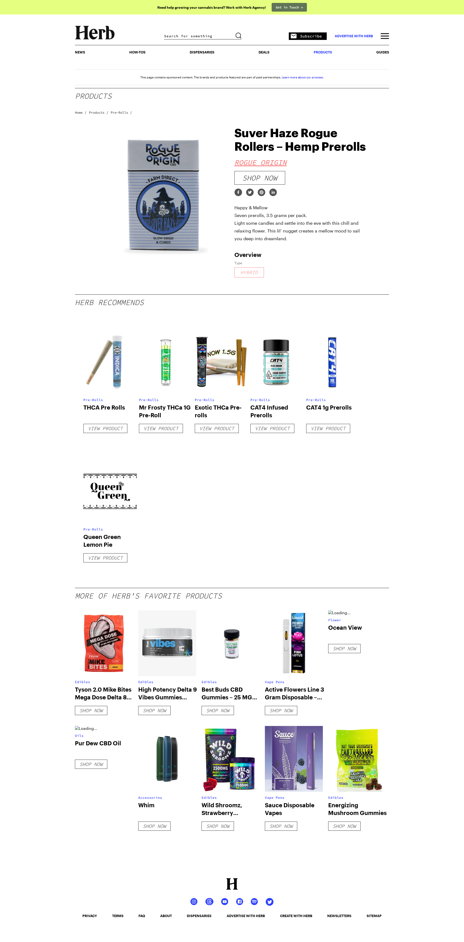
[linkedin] (273, 192)
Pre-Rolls (93, 400)
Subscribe (311, 36)
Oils (79, 735)
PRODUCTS (323, 52)
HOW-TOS (137, 52)
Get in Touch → (289, 7)
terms (117, 916)
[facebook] (238, 192)
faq (141, 916)
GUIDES (382, 52)
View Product (105, 428)
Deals (264, 52)
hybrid (249, 272)
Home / (81, 112)
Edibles (82, 682)
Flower (334, 620)
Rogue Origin (260, 162)
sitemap (374, 916)
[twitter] (250, 192)
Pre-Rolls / (121, 112)
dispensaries (199, 916)
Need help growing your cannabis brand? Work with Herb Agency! (211, 7)
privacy (89, 916)
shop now (259, 177)
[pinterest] (261, 192)
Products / (98, 112)
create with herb (296, 916)
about (166, 916)
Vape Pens (274, 682)
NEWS (80, 52)
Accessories (150, 797)
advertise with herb (354, 36)
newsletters (339, 916)
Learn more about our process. (303, 77)
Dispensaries (202, 52)
